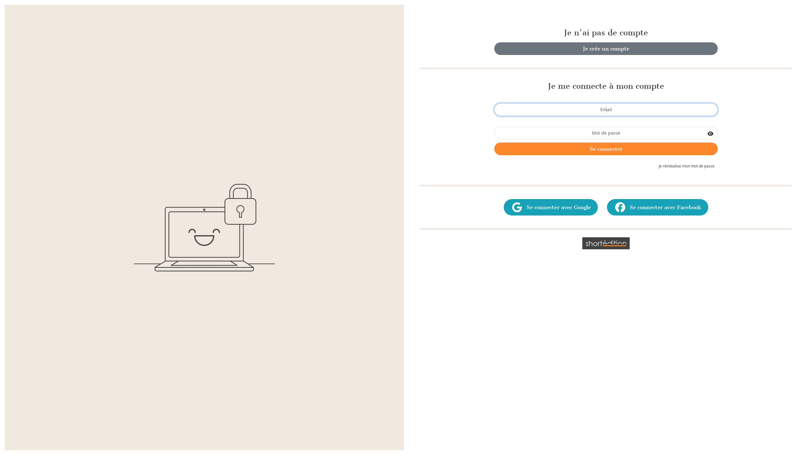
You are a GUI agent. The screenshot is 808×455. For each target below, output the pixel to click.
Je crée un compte (606, 49)
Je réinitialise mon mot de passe (687, 166)
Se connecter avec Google (557, 207)
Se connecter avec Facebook (664, 207)
